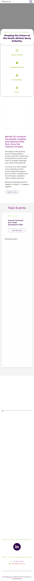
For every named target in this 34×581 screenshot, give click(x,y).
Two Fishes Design (17, 578)
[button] (30, 2)
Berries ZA (9, 576)
